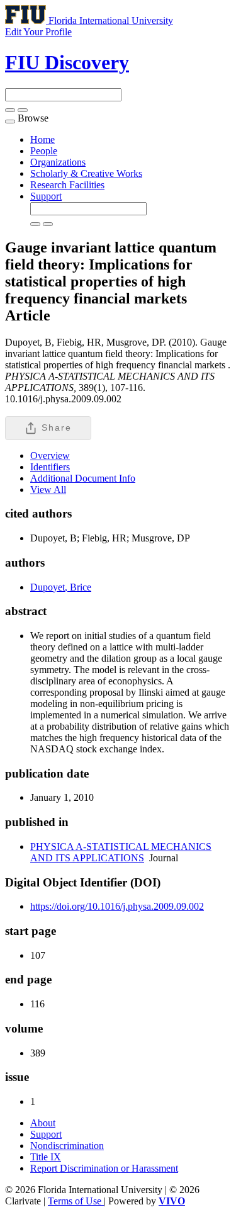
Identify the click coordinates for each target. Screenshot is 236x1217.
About (42, 1123)
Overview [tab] (50, 455)
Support (46, 196)
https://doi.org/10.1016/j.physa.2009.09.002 (117, 906)
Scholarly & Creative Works (86, 173)
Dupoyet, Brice (60, 587)
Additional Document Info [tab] (82, 478)
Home (42, 139)
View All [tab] (48, 489)
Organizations (58, 162)
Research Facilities (67, 184)
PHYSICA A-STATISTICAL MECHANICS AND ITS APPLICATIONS (120, 852)
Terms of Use (76, 1201)
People (43, 150)
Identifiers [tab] (50, 466)
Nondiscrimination (67, 1145)
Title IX (45, 1157)
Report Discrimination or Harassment (104, 1168)
